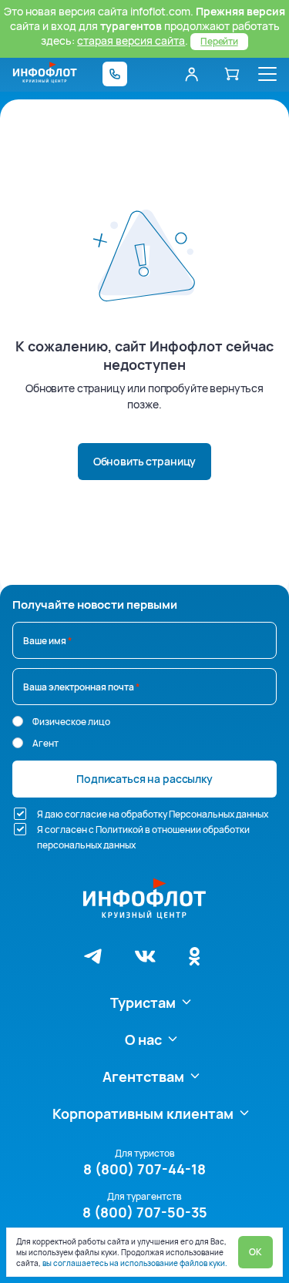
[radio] (17, 721)
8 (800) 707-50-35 (144, 1212)
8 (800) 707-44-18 (144, 1169)
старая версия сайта (131, 40)
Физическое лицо (71, 721)
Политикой (119, 829)
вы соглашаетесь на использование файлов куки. (134, 1263)
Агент (45, 743)
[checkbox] (20, 814)
